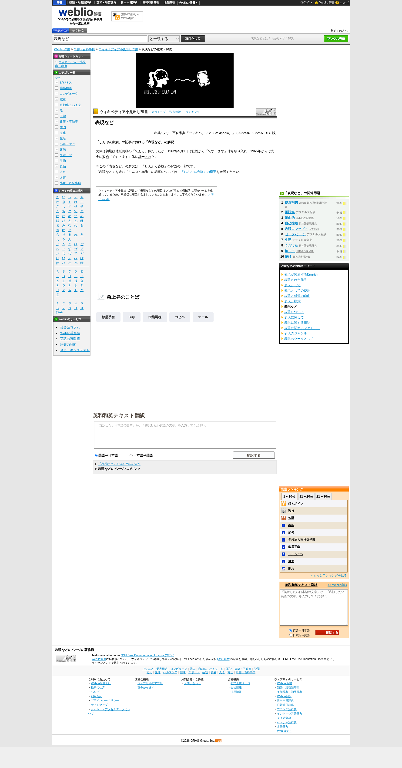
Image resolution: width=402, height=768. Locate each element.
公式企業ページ (240, 683)
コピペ (180, 317)
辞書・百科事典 (84, 49)
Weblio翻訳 (284, 696)
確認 (291, 525)
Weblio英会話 (70, 333)
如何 (291, 532)
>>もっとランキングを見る (328, 575)
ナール (203, 317)
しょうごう (295, 554)
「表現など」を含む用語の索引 (119, 464)
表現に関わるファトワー (302, 328)
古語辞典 (169, 2)
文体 (99, 151)
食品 (63, 166)
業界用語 (66, 88)
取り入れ (240, 151)
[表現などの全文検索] (78, 30)
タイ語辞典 (284, 717)
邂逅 (291, 561)
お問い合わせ (192, 683)
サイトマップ (99, 704)
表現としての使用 (297, 290)
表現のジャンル (295, 333)
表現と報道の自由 (297, 296)
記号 (59, 312)
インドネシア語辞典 (289, 713)
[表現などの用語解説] (60, 30)
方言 (63, 177)
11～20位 (306, 496)
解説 (171, 142)
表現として (292, 285)
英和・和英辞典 (106, 2)
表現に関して (294, 317)
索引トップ (159, 112)
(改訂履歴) (223, 659)
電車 (63, 99)
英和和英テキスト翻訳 (119, 415)
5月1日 (183, 151)
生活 (63, 138)
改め (105, 156)
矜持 (291, 510)
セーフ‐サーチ (295, 234)
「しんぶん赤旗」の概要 (198, 172)
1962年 (173, 151)
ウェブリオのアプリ (150, 683)
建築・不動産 (69, 121)
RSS (218, 741)
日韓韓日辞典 (151, 2)
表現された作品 (295, 280)
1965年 (255, 151)
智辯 (291, 518)
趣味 (63, 149)
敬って (290, 251)
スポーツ (66, 155)
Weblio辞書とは (101, 683)
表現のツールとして (299, 338)
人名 (63, 172)
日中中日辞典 (129, 2)
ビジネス (66, 82)
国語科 (290, 212)
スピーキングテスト (75, 350)
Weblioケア (284, 730)
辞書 (59, 2)
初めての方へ (339, 30)
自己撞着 (291, 223)
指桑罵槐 (154, 317)
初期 (109, 151)
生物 (63, 160)
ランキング (193, 112)
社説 (195, 151)
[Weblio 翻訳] (116, 16)
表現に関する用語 (297, 322)
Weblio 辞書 (327, 2)
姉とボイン (295, 503)
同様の (127, 151)
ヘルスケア (67, 144)
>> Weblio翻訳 (337, 585)
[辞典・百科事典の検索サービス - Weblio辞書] (80, 15)
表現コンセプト (296, 229)
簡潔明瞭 (291, 202)
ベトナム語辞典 (287, 722)
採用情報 (236, 691)
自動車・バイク (70, 105)
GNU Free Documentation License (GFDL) (147, 655)
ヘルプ (344, 2)
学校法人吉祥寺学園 (301, 539)
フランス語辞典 (287, 709)
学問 (63, 127)
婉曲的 (290, 217)
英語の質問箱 (70, 338)
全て (58, 78)
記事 (128, 142)
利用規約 (96, 696)
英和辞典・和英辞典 (289, 691)
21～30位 (323, 496)
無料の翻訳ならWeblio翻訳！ (130, 16)
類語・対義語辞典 (80, 2)
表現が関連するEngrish (301, 274)
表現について (294, 312)
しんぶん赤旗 (109, 142)
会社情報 (236, 687)
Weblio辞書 (99, 659)
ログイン (306, 2)
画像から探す (145, 687)
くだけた (291, 245)
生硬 (288, 240)
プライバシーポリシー (105, 700)
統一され (144, 156)
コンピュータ (69, 93)
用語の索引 (176, 112)
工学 (63, 116)
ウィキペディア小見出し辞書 (118, 49)
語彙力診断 (68, 344)
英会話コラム (70, 327)
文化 (63, 133)
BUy (131, 317)
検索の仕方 (98, 687)
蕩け (288, 256)
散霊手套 (108, 317)
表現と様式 (292, 301)
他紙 (118, 151)
